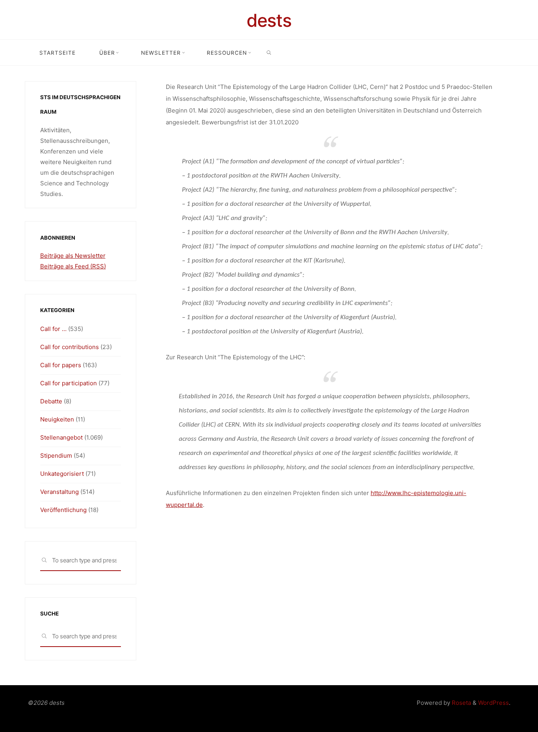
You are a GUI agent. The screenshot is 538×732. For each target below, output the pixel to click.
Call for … (53, 329)
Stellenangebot (61, 437)
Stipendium (56, 455)
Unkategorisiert (62, 473)
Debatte (51, 401)
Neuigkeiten (57, 419)
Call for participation (68, 383)
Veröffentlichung (63, 510)
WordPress (493, 702)
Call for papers (60, 365)
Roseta (460, 702)
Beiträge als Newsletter (73, 255)
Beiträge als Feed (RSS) (73, 266)
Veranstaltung (59, 491)
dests (269, 20)
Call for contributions (69, 347)
